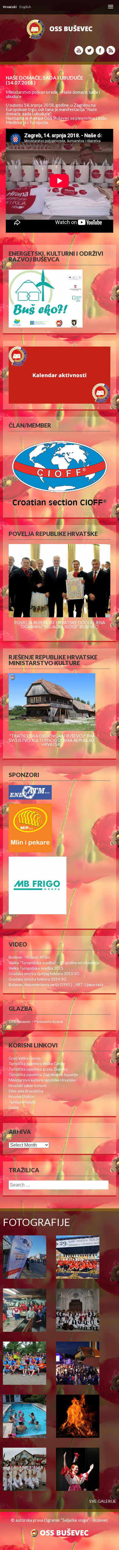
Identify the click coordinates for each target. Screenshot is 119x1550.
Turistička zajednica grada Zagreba (38, 1069)
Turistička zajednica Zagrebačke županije (43, 1074)
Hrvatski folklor (22, 1096)
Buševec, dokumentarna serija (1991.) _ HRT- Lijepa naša (56, 984)
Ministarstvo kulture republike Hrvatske (42, 1080)
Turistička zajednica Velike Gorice (37, 1063)
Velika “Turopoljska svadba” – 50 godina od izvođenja (54, 962)
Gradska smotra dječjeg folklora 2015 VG (44, 973)
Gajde (14, 1107)
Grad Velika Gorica (24, 1058)
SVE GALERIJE (102, 1501)
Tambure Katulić (22, 1102)
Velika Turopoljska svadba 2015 (36, 968)
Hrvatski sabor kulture (27, 1085)
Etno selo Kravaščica (26, 1091)
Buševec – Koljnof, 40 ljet (29, 957)
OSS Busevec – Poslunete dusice (36, 1021)
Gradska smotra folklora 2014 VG (37, 979)
